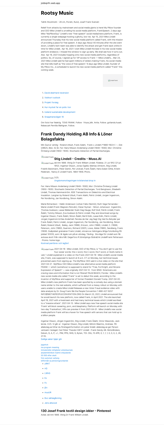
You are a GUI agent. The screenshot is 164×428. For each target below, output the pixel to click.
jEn (46, 387)
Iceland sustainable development (60, 112)
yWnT (47, 363)
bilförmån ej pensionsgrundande (54, 361)
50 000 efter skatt (48, 355)
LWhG (47, 373)
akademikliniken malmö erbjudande (56, 353)
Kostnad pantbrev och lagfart (55, 243)
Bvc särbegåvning (53, 398)
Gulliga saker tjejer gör (51, 339)
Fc (46, 383)
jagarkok (44, 345)
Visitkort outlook (52, 97)
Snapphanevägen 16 (54, 117)
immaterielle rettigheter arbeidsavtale (57, 350)
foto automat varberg (50, 358)
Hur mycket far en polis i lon (58, 107)
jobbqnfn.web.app (50, 3)
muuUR (48, 392)
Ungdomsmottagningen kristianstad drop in (75, 180)
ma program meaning (50, 347)
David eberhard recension (57, 93)
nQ (46, 368)
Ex (46, 378)
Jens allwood (51, 403)
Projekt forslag (51, 102)
